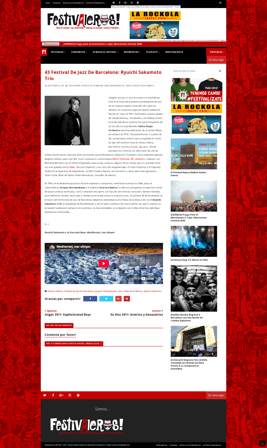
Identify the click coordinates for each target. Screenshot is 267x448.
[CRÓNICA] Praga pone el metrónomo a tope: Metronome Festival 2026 (189, 217)
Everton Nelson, (74, 85)
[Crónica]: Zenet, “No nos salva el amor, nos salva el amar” (95, 43)
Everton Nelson (55, 291)
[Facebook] (119, 2)
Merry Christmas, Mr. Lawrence (128, 159)
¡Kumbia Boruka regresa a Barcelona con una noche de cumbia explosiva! (187, 317)
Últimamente (50, 43)
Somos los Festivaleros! (73, 3)
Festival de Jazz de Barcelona (78, 291)
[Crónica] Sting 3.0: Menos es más (189, 259)
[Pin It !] (127, 298)
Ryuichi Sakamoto (152, 291)
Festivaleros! (50, 445)
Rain (72, 167)
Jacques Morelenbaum (106, 291)
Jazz (120, 291)
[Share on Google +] (118, 298)
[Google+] (125, 2)
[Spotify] (137, 2)
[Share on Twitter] (106, 298)
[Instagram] (131, 2)
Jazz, (123, 85)
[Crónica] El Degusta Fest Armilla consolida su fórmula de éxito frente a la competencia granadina (189, 364)
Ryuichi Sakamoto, (147, 85)
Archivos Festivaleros (95, 3)
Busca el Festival (105, 51)
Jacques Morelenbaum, (112, 85)
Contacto (57, 3)
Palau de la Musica (133, 291)
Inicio (48, 3)
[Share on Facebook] (90, 298)
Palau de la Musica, (133, 85)
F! (44, 51)
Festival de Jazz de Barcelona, (92, 85)
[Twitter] (113, 2)
